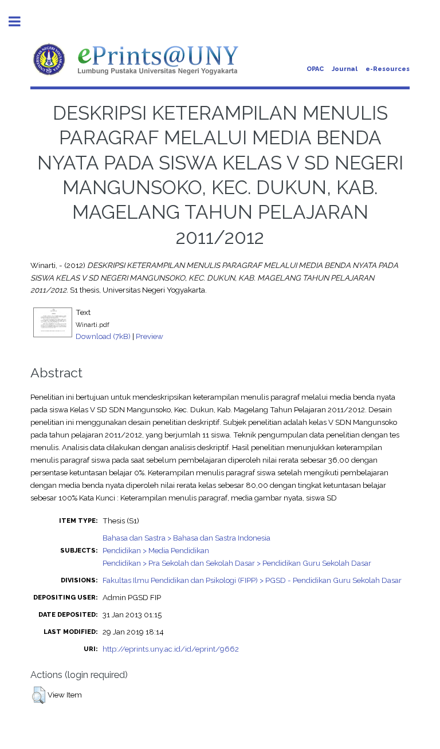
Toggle (20, 21)
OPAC (315, 69)
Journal (345, 69)
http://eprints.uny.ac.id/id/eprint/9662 (171, 648)
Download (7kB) (103, 336)
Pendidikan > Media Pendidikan (156, 550)
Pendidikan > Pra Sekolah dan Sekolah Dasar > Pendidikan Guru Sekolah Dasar (237, 562)
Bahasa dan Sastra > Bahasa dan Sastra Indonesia (186, 537)
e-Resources (388, 69)
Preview (149, 336)
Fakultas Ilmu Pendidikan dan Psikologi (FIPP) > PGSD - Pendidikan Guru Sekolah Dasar (252, 580)
